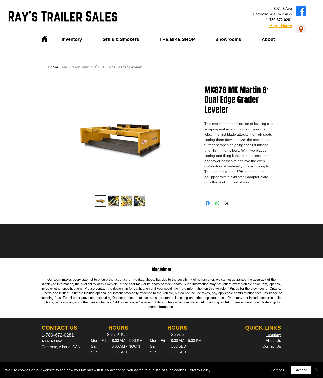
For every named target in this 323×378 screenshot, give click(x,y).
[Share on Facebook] (208, 203)
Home (53, 67)
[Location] (301, 29)
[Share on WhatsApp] (217, 203)
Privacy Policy (199, 369)
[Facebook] (301, 11)
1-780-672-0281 (279, 20)
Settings (277, 369)
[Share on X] (227, 203)
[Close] (317, 370)
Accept (301, 369)
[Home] (44, 39)
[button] (71, 39)
